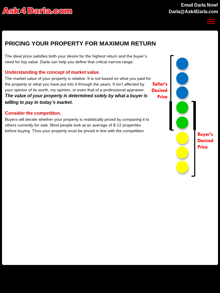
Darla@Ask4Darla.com (193, 11)
